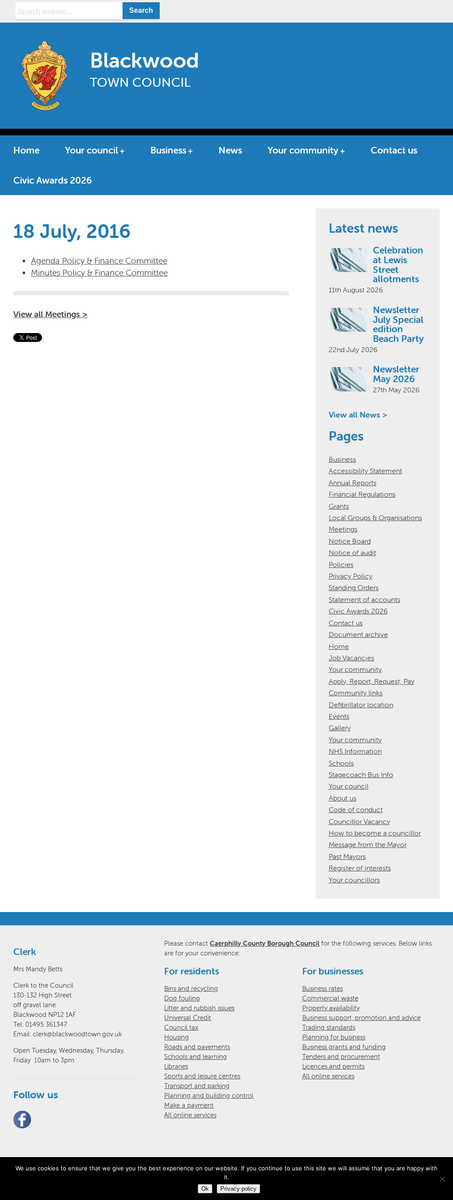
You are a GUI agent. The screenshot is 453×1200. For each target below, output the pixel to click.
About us (343, 798)
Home (26, 150)
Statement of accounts (364, 599)
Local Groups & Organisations (375, 517)
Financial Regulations (362, 494)
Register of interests (360, 867)
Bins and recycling (191, 988)
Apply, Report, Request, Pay (372, 681)
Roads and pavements (197, 1047)
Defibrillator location (361, 704)
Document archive (358, 634)
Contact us (394, 150)
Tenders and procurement (341, 1056)
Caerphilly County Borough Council (264, 943)
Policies (341, 564)
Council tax (181, 1027)
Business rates (322, 988)
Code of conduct (356, 809)
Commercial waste (330, 998)
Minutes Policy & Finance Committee (99, 272)
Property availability (331, 1008)
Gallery (340, 727)
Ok (205, 1188)
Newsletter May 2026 (396, 373)
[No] (442, 1178)
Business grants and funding (344, 1047)
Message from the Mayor (368, 844)
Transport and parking (197, 1085)
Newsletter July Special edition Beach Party (398, 324)
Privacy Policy (350, 575)
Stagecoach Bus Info (361, 774)
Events (339, 716)
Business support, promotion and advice (361, 1017)
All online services (190, 1115)
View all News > (358, 415)
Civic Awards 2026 (52, 180)
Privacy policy (238, 1188)
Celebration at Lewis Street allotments (398, 264)
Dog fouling (182, 998)
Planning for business (333, 1037)
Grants (339, 506)
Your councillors (354, 879)
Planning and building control (208, 1095)
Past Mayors (347, 856)
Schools (341, 763)
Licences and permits (333, 1066)
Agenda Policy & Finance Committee (99, 260)
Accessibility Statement (365, 470)
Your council (91, 150)
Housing (176, 1037)
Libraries (176, 1066)
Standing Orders (354, 587)
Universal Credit (187, 1017)
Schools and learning (195, 1056)
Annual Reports (352, 482)
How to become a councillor (375, 832)
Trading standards (328, 1027)
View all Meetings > (50, 314)
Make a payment (189, 1105)
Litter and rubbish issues (199, 1008)
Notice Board (350, 541)
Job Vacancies (351, 657)
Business (168, 150)
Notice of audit (352, 552)
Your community (303, 150)
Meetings (343, 529)
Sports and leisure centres (202, 1076)
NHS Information (355, 751)
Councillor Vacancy (359, 821)
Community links (356, 692)
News (230, 150)
